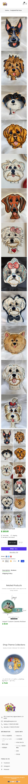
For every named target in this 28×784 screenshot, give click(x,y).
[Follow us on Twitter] (8, 557)
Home (7, 10)
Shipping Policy (7, 573)
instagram (7, 766)
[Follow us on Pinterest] (11, 557)
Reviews (13, 570)
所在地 (18, 754)
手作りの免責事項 (7, 736)
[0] (23, 4)
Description (6, 570)
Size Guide (5, 535)
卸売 (17, 751)
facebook (7, 763)
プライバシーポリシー (7, 740)
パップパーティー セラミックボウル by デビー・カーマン (13, 680)
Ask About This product (9, 537)
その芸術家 (19, 739)
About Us (19, 736)
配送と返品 (5, 744)
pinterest (6, 769)
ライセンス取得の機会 (21, 746)
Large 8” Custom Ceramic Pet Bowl (14, 621)
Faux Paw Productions (13, 777)
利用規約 (4, 747)
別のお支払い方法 (14, 552)
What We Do (20, 742)
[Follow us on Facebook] (6, 557)
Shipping (14, 535)
